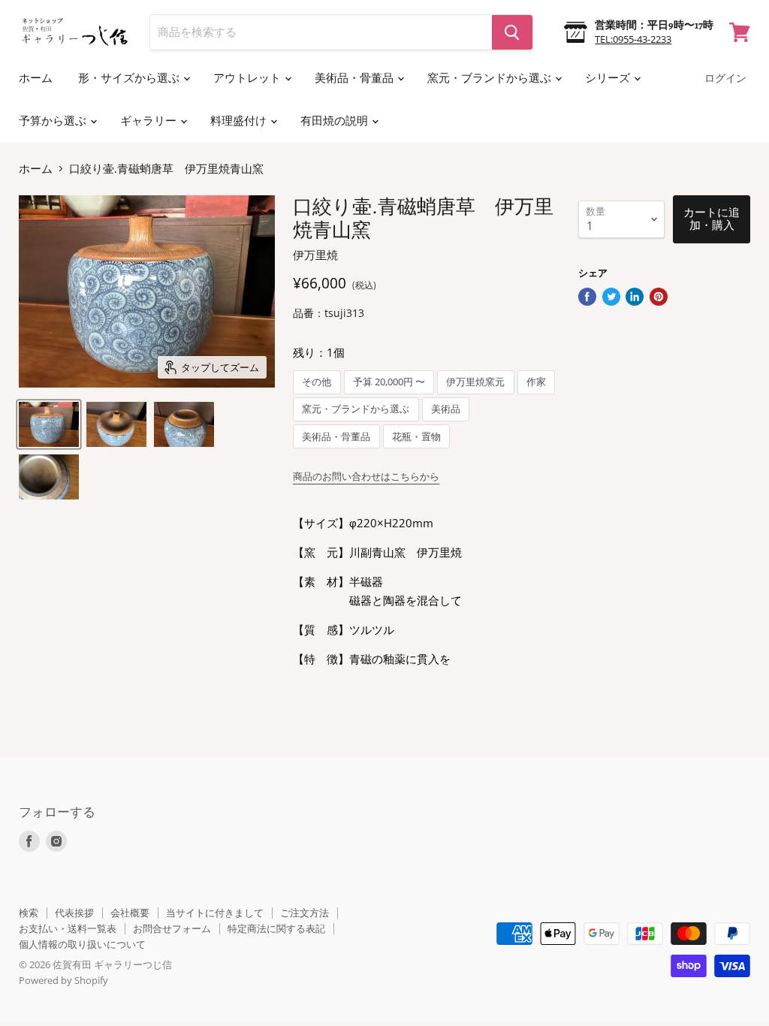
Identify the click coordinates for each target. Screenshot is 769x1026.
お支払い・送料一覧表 (67, 928)
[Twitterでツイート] (611, 297)
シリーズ (608, 78)
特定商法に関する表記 (276, 928)
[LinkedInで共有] (635, 297)
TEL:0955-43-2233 (633, 39)
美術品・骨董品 (355, 78)
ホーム (36, 78)
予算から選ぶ (54, 120)
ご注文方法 (304, 912)
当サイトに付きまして (215, 912)
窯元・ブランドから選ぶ (490, 78)
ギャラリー (149, 120)
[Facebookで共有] (587, 297)
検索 (28, 912)
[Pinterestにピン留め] (659, 297)
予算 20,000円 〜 (389, 382)
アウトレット (248, 78)
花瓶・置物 (416, 436)
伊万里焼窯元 (475, 382)
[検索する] (512, 32)
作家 (536, 382)
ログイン (725, 78)
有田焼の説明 (335, 120)
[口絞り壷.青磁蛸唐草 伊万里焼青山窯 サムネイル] (48, 424)
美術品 (445, 409)
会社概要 (129, 912)
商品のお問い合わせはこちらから (366, 476)
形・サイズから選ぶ (130, 78)
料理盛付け (239, 120)
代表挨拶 (74, 912)
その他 (316, 382)
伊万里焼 (315, 254)
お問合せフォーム (172, 928)
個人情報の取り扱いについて (82, 944)
